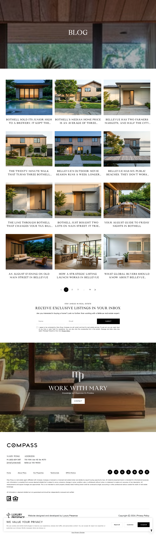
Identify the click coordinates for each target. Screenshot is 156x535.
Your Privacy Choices (78, 532)
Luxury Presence (70, 515)
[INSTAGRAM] (116, 472)
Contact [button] (78, 401)
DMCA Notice (71, 473)
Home (9, 473)
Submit (108, 321)
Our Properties (38, 473)
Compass (46, 480)
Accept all (143, 525)
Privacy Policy (66, 331)
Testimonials (54, 473)
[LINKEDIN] (122, 472)
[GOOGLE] (134, 472)
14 (90, 290)
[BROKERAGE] (147, 472)
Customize (130, 525)
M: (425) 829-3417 (14, 460)
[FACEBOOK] (110, 472)
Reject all (117, 525)
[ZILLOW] (141, 472)
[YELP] (128, 472)
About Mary (22, 473)
